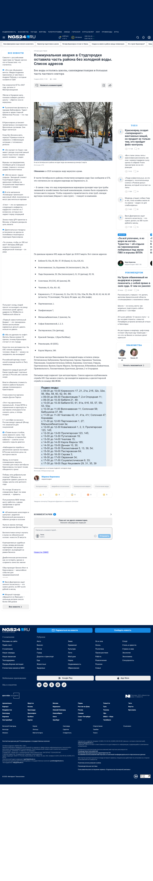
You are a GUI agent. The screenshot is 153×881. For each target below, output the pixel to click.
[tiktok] (64, 684)
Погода (34, 32)
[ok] (51, 684)
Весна (39, 649)
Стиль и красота (129, 645)
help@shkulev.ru (18, 762)
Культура (72, 649)
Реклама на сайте (9, 641)
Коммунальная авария (82, 486)
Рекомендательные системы (87, 766)
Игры (116, 32)
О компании (7, 649)
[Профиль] (149, 37)
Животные (41, 664)
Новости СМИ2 (41, 552)
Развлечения (101, 660)
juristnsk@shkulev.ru (57, 761)
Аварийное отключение (60, 486)
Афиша (67, 32)
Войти (42, 537)
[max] (57, 684)
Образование (73, 668)
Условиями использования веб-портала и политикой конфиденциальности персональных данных (111, 754)
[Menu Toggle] (4, 37)
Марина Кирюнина (51, 476)
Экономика (127, 656)
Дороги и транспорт (45, 656)
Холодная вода (41, 486)
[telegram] (39, 684)
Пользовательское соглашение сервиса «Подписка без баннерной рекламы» (104, 769)
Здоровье (41, 668)
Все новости (16, 53)
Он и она (99, 641)
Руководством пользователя (88, 751)
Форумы (42, 32)
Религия (98, 664)
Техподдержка (8, 660)
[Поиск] (138, 37)
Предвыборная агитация (12, 664)
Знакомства (23, 32)
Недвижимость (9, 32)
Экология (126, 653)
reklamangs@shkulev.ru (85, 743)
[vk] (45, 684)
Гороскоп (76, 32)
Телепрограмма (55, 32)
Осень (98, 645)
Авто (39, 641)
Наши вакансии (9, 656)
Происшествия (101, 653)
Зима (70, 641)
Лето (70, 653)
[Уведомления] (143, 37)
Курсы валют (88, 32)
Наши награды (8, 653)
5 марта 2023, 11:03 (40, 79)
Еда (38, 660)
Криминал (72, 645)
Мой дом (72, 656)
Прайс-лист (7, 645)
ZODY (98, 32)
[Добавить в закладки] (103, 85)
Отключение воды (102, 486)
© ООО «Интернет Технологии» (13, 776)
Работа (98, 656)
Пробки (77, 37)
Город (39, 653)
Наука (70, 660)
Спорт (124, 641)
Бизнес (40, 645)
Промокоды (107, 32)
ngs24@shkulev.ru (29, 759)
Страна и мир (128, 649)
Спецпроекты (128, 660)
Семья (98, 668)
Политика (99, 649)
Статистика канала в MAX (13, 668)
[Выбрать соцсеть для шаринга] (110, 85)
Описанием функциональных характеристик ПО (94, 753)
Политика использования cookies (89, 763)
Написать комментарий (51, 85)
